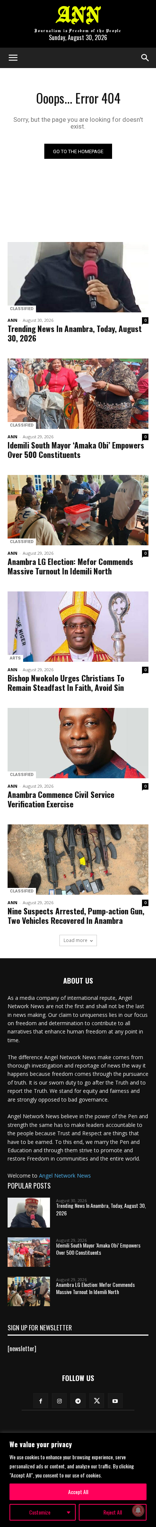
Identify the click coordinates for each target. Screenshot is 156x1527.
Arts (15, 658)
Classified (22, 308)
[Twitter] (96, 1400)
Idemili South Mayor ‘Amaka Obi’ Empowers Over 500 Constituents (76, 449)
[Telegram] (77, 1400)
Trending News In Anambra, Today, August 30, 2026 (75, 333)
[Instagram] (59, 1400)
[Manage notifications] (138, 1510)
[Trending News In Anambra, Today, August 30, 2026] (78, 277)
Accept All (78, 1492)
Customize (39, 1512)
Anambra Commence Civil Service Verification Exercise (61, 799)
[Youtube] (115, 1400)
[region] (78, 1480)
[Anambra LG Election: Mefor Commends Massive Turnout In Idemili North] (78, 510)
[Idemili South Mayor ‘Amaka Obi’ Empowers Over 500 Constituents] (78, 393)
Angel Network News (65, 1175)
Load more (75, 940)
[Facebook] (40, 1400)
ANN (12, 320)
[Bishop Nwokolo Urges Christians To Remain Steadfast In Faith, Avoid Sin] (78, 626)
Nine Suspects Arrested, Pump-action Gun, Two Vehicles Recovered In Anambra (76, 915)
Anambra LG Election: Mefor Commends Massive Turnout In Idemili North (70, 566)
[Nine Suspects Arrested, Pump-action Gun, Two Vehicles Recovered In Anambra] (78, 859)
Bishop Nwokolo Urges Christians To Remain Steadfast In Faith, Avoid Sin (66, 682)
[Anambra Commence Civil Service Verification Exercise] (78, 743)
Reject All (112, 1512)
